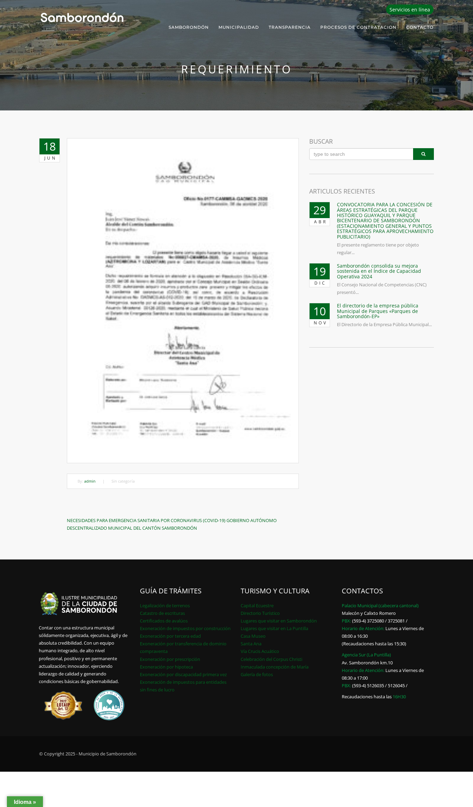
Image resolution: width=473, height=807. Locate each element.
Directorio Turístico (260, 613)
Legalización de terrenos (165, 605)
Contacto (420, 27)
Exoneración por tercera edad (170, 636)
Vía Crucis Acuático (260, 651)
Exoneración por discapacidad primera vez (183, 674)
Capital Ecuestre (257, 605)
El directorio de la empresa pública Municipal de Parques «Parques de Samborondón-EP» (377, 311)
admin (90, 481)
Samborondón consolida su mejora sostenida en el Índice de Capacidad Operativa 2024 (379, 271)
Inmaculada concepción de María (275, 667)
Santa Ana (251, 643)
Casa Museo (253, 636)
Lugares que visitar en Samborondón (279, 621)
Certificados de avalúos (164, 621)
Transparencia (290, 27)
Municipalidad (238, 27)
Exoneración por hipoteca (166, 667)
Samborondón (189, 27)
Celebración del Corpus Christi (271, 659)
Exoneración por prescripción (170, 659)
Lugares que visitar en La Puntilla (274, 628)
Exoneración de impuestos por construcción (185, 628)
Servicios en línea (410, 9)
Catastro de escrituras (162, 613)
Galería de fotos (257, 674)
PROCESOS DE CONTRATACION (358, 27)
